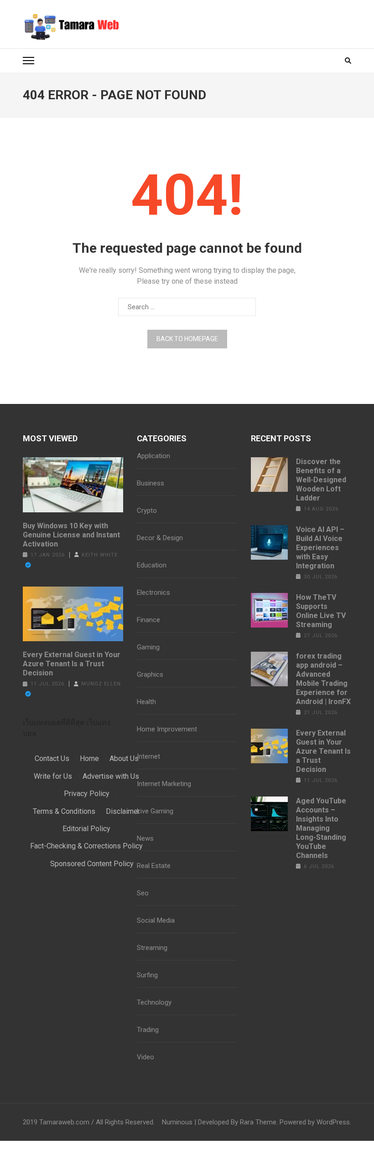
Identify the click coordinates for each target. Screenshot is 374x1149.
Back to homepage (187, 338)
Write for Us (53, 776)
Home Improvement (167, 729)
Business (150, 483)
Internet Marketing (164, 784)
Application (153, 456)
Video (145, 1057)
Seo (143, 893)
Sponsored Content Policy (92, 863)
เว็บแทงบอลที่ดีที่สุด (53, 722)
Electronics (153, 592)
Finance (148, 620)
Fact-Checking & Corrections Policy (86, 846)
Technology (154, 1002)
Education (151, 565)
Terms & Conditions (64, 811)
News (145, 838)
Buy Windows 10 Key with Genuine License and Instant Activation (71, 534)
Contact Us (52, 758)
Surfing (147, 975)
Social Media (156, 920)
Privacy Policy (86, 793)
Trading (148, 1030)
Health (146, 702)
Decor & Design (160, 538)
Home (89, 758)
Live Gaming (155, 811)
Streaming (152, 948)
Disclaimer (123, 811)
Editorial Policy (86, 828)
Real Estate (154, 866)
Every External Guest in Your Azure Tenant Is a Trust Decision (71, 663)
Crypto (147, 510)
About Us (124, 758)
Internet (148, 756)
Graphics (150, 674)
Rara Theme (258, 1122)
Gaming (148, 647)
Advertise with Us (111, 776)
